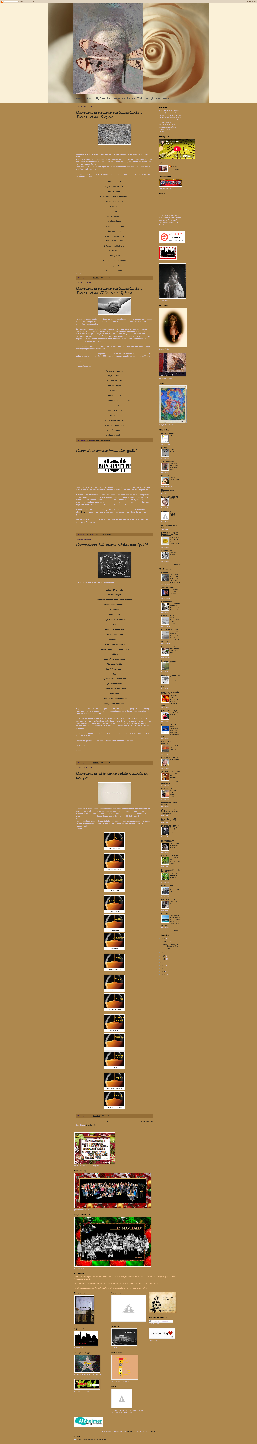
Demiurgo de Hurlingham (114, 1107)
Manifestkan (114, 406)
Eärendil (164, 914)
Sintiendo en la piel (168, 725)
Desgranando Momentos (114, 644)
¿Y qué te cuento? (114, 430)
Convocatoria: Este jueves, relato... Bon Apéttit (112, 544)
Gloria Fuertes (174, 759)
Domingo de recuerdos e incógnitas (173, 830)
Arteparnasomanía (168, 462)
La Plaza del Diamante (169, 757)
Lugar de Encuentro (168, 647)
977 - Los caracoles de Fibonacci (174, 501)
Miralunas (114, 694)
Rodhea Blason (114, 221)
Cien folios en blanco (114, 669)
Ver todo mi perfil (175, 169)
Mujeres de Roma (167, 476)
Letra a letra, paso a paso (114, 659)
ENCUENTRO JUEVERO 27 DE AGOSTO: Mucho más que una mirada (175, 578)
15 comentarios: (106, 534)
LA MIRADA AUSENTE (169, 497)
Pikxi (83, 512)
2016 (164, 956)
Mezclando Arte (114, 182)
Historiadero (166, 511)
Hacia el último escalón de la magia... (170, 693)
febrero (166, 941)
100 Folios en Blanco (114, 1009)
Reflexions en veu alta (114, 201)
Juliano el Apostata (114, 848)
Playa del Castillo (114, 376)
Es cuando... (165, 804)
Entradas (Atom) (91, 1125)
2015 (164, 959)
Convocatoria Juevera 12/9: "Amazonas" (174, 875)
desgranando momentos (170, 675)
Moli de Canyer (114, 890)
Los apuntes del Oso (114, 241)
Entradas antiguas (146, 1121)
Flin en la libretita (167, 433)
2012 (164, 968)
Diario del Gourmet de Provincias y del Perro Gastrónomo (169, 534)
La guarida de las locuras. (114, 620)
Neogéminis (114, 266)
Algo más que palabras (114, 187)
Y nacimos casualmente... (114, 605)
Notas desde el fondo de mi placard (170, 870)
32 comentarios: (107, 1116)
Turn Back (114, 211)
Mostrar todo (177, 564)
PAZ (162, 527)
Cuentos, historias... (168, 661)
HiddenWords (114, 930)
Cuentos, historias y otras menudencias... (114, 196)
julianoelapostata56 (168, 819)
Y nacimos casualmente (114, 236)
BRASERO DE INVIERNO (166, 742)
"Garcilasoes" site (114, 1049)
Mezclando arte (167, 886)
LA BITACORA (166, 789)
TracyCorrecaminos (114, 991)
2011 (163, 971)
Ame (114, 624)
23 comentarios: (106, 440)
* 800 (171, 435)
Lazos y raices (114, 256)
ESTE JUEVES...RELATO (175, 889)
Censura (114, 1067)
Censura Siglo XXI (114, 381)
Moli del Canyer (114, 191)
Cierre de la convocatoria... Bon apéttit (106, 450)
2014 (164, 962)
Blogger (152, 1431)
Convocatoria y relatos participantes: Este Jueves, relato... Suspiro (109, 114)
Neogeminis (114, 415)
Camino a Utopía (167, 616)
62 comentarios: (106, 278)
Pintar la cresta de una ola (169, 492)
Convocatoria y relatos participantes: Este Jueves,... (171, 946)
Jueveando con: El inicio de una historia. (175, 651)
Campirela (114, 206)
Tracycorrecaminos (114, 216)
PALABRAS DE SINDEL (170, 630)
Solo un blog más (114, 231)
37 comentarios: (106, 763)
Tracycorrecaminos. (114, 410)
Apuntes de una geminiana (114, 679)
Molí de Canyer (114, 595)
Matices (174, 166)
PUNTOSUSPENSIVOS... (170, 826)
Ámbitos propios (167, 550)
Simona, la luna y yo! (114, 969)
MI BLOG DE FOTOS (169, 900)
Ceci (114, 674)
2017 (164, 953)
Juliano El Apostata (114, 590)
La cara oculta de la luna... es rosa (168, 841)
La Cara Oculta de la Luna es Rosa (114, 649)
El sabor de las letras (169, 803)
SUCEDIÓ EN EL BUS (168, 821)
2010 (164, 975)
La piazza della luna (114, 251)
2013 (164, 965)
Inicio (107, 1121)
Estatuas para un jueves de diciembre (174, 845)
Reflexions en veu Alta (114, 869)
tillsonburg (130, 1431)
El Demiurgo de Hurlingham (114, 246)
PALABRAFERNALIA (169, 525)
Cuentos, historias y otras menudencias (114, 401)
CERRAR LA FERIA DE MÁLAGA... (174, 591)
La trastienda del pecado (114, 226)
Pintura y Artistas (167, 490)
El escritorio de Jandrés (114, 271)
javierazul (164, 448)
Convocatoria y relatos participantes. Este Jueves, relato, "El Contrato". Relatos (109, 290)
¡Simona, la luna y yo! (169, 711)
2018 (164, 939)
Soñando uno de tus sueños (114, 261)
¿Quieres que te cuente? (170, 772)
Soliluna (114, 654)
